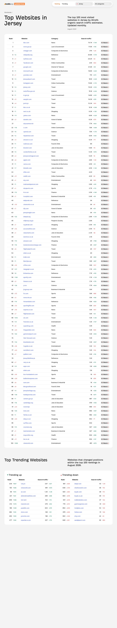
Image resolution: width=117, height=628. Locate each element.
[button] (76, 29)
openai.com (27, 131)
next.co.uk (26, 111)
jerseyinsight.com (29, 212)
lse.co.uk (26, 439)
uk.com (25, 318)
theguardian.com (29, 330)
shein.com (26, 370)
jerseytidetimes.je (29, 358)
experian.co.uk (26, 520)
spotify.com (27, 277)
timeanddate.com (29, 301)
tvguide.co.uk (27, 346)
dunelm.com (27, 119)
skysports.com (28, 188)
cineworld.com (28, 443)
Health (53, 297)
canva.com (27, 164)
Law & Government (57, 47)
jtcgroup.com (27, 289)
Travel (53, 79)
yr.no (25, 285)
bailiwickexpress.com (30, 378)
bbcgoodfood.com (29, 386)
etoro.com (24, 512)
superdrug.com (28, 326)
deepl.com (77, 484)
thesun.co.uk (27, 281)
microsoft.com (28, 71)
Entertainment (56, 75)
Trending (65, 4)
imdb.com (26, 257)
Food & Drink (55, 144)
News (53, 42)
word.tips (26, 407)
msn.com (26, 411)
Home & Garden (56, 119)
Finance (54, 192)
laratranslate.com (29, 431)
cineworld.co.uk (28, 204)
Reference (54, 55)
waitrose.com (27, 144)
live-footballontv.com (30, 374)
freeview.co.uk (28, 322)
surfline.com (27, 423)
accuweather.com (29, 229)
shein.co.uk (27, 253)
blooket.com (27, 148)
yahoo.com (27, 115)
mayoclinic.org (28, 435)
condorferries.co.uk (29, 152)
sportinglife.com (28, 305)
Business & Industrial (58, 196)
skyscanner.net (28, 123)
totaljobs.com (79, 508)
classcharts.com (28, 233)
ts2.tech (23, 500)
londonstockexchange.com (32, 245)
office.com (27, 265)
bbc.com (26, 42)
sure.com (26, 382)
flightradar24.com (29, 249)
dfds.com (26, 172)
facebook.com (28, 63)
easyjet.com (27, 99)
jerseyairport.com (29, 79)
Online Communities (57, 63)
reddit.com (27, 176)
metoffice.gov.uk (29, 91)
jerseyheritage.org (29, 390)
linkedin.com (27, 168)
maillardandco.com (80, 500)
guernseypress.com (80, 504)
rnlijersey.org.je (28, 220)
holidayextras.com (29, 394)
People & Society (57, 220)
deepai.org (26, 216)
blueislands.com (28, 342)
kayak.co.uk (78, 496)
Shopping (54, 111)
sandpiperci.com (79, 520)
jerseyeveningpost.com (31, 156)
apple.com (26, 160)
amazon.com (27, 241)
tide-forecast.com (29, 338)
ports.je (25, 103)
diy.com (26, 208)
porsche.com (25, 516)
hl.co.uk (26, 192)
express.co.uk (28, 310)
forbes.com (78, 512)
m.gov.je (26, 95)
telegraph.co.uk (28, 269)
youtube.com (27, 75)
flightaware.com (28, 314)
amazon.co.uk (28, 140)
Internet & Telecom (57, 67)
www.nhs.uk (27, 297)
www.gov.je (27, 47)
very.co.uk (26, 362)
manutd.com (25, 504)
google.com (27, 67)
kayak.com (78, 492)
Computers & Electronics (59, 51)
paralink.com (25, 508)
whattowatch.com (80, 488)
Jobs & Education (57, 148)
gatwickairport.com (29, 334)
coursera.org (27, 427)
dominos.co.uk (28, 237)
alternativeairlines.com (28, 496)
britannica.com (28, 273)
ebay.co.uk (27, 419)
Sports (53, 188)
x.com (25, 127)
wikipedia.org (27, 55)
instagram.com (28, 83)
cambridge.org (28, 403)
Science (54, 91)
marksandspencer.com (30, 184)
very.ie (23, 484)
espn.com (26, 366)
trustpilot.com (28, 196)
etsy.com (77, 516)
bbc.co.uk (26, 107)
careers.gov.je (28, 399)
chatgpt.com (27, 51)
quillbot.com (27, 354)
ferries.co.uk (27, 415)
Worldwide (7, 12)
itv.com (25, 293)
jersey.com (26, 87)
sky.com (26, 180)
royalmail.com (28, 225)
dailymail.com (27, 200)
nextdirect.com (28, 350)
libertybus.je (27, 261)
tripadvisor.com (28, 136)
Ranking (57, 4)
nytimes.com (27, 59)
